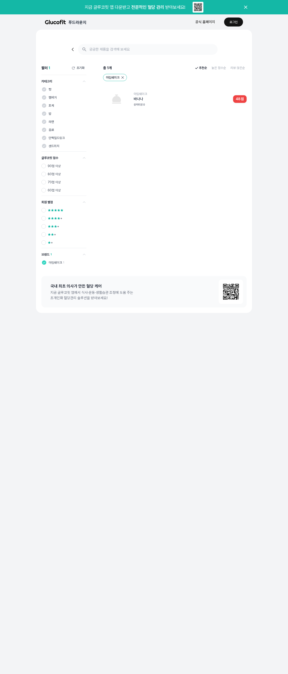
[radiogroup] (63, 178)
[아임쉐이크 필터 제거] (122, 77)
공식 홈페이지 (205, 22)
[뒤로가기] (73, 49)
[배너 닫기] (245, 7)
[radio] (43, 166)
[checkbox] (44, 89)
